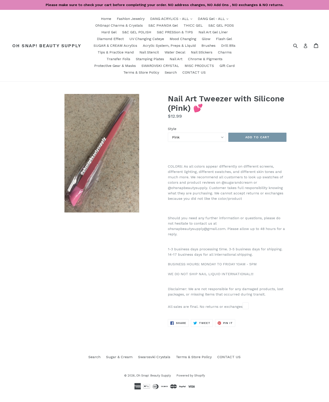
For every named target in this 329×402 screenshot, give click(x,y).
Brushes (208, 45)
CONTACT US (194, 72)
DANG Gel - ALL (214, 18)
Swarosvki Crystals (154, 357)
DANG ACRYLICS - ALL (172, 18)
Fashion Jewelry (131, 19)
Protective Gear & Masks (115, 66)
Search (171, 72)
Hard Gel (109, 32)
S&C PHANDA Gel (163, 25)
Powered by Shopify (190, 375)
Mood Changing (183, 39)
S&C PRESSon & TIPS (175, 32)
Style (172, 129)
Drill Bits (228, 45)
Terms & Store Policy (141, 72)
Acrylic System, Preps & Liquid (169, 45)
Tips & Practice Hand (116, 52)
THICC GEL (193, 25)
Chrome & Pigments (205, 59)
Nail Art (176, 59)
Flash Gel (224, 39)
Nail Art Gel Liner (213, 32)
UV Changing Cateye (146, 39)
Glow (206, 39)
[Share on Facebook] (246, 305)
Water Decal (174, 52)
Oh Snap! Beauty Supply (46, 45)
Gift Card (227, 66)
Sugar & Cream (119, 357)
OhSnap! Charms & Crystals (119, 25)
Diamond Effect (110, 39)
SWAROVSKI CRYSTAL (160, 66)
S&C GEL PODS (221, 25)
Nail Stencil (149, 52)
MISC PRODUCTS (199, 66)
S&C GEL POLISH (136, 32)
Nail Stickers (201, 52)
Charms (225, 52)
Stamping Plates (150, 59)
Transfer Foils (118, 59)
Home (106, 19)
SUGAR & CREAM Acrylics (115, 45)
